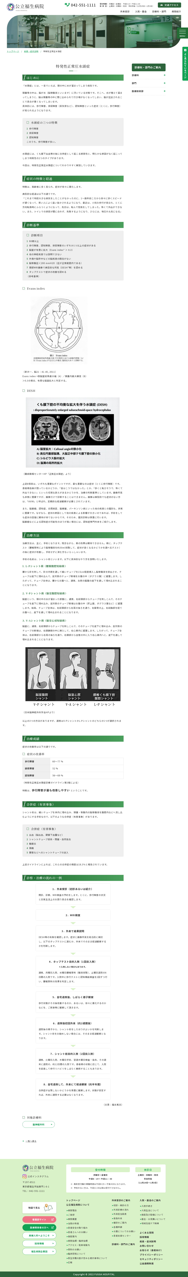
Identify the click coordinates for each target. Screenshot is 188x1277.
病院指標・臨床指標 (78, 1240)
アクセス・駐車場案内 (79, 1245)
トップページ (13, 51)
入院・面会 (141, 11)
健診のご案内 (120, 1222)
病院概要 (72, 1219)
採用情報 (39, 1243)
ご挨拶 (71, 1214)
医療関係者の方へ (39, 1227)
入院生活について (150, 1210)
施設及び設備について (152, 1214)
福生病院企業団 (39, 1251)
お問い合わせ (147, 1245)
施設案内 (72, 1236)
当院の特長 (73, 1223)
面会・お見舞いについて (153, 1219)
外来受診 (125, 11)
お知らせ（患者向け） (151, 1250)
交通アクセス (172, 5)
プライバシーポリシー (151, 1254)
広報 (70, 1262)
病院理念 (72, 1210)
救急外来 (118, 1218)
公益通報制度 (147, 1263)
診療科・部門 (159, 11)
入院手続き (146, 1205)
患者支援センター (122, 1235)
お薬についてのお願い (124, 1231)
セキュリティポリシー (151, 1259)
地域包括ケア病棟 (150, 1223)
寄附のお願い (74, 1249)
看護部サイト (39, 1219)
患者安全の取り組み (78, 1227)
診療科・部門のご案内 (123, 1244)
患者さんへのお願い (78, 1232)
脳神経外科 (38, 1124)
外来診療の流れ (121, 1209)
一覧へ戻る (31, 1141)
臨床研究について (76, 1253)
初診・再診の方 (121, 1205)
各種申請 (118, 1227)
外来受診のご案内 (121, 1200)
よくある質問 (147, 1232)
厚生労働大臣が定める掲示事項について (87, 1258)
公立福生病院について (78, 1204)
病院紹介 (176, 11)
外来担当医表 (120, 1213)
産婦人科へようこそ (39, 1235)
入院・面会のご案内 (150, 1200)
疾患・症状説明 (31, 51)
